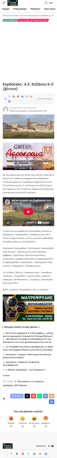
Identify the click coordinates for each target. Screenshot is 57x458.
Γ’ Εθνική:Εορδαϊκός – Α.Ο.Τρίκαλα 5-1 (26, 369)
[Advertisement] (28, 51)
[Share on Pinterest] (18, 96)
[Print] (9, 101)
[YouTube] (52, 446)
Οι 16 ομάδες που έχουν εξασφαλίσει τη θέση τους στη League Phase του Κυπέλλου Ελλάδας (28, 348)
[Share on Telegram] (26, 96)
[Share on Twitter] (14, 96)
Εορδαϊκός (8, 385)
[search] (46, 3)
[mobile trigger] (5, 3)
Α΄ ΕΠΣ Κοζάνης (22, 381)
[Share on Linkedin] (22, 96)
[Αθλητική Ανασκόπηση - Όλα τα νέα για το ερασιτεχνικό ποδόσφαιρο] (12, 3)
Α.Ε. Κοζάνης (37, 381)
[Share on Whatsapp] (28, 454)
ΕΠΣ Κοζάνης (10, 20)
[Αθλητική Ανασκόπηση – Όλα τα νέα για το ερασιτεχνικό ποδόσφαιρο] (8, 446)
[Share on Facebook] (9, 96)
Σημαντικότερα (40, 20)
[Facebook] (49, 446)
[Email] (31, 96)
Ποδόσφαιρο (24, 20)
